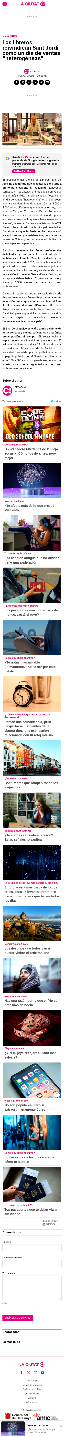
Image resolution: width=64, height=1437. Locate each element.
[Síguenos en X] (28, 1373)
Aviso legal (32, 1380)
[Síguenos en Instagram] (35, 1373)
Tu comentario (9, 1273)
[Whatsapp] (35, 82)
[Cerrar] (61, 1425)
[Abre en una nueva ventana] (18, 1416)
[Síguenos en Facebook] (21, 1373)
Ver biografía (20, 391)
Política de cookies (32, 1389)
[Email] (47, 82)
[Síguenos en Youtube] (42, 1373)
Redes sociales (32, 1402)
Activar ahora (22, 171)
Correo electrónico (12, 1257)
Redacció (35, 71)
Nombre (6, 1241)
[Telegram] (41, 82)
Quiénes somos (32, 1393)
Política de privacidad (32, 1385)
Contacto (32, 1398)
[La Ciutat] (32, 3)
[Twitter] (22, 82)
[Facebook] (16, 82)
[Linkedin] (29, 82)
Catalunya (10, 35)
